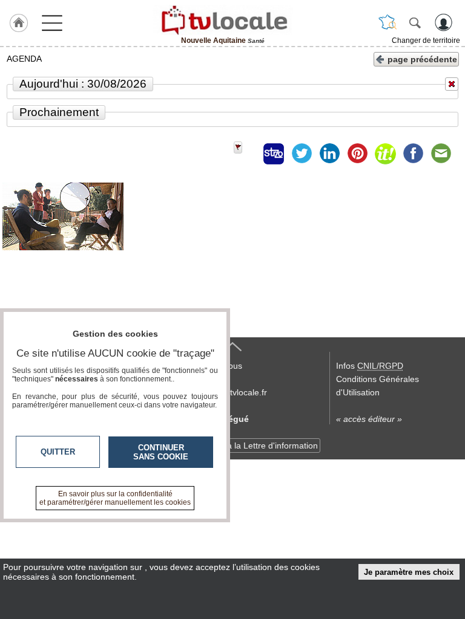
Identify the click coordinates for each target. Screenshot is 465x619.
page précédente (422, 59)
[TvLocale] (223, 20)
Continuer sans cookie (160, 452)
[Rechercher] (415, 22)
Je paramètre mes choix (408, 572)
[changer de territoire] (387, 22)
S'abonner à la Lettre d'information (251, 445)
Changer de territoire (426, 40)
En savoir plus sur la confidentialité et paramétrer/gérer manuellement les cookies (115, 498)
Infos (369, 366)
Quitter (58, 451)
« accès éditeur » (369, 419)
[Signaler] (246, 153)
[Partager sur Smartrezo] (274, 153)
